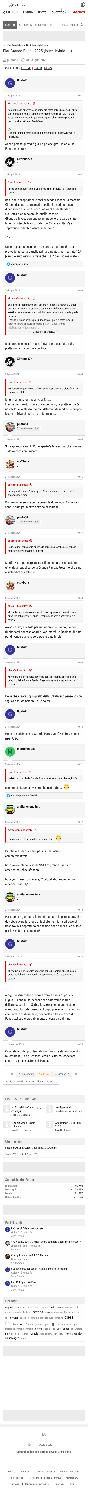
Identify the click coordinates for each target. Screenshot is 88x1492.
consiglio (24, 1317)
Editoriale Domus (52, 1478)
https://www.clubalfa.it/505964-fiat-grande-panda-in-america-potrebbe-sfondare (38, 867)
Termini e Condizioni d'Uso (55, 1451)
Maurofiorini (50, 1147)
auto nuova (67, 1307)
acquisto (9, 1307)
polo (7, 1333)
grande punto (64, 1324)
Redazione (32, 1451)
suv (55, 1333)
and (24, 795)
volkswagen (12, 1338)
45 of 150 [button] (44, 1073)
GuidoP (28, 1147)
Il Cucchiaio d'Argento (44, 1471)
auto (58, 1307)
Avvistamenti (63, 1107)
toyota (69, 1333)
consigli (14, 1317)
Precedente (27, 1073)
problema (16, 1333)
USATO (38, 68)
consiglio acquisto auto (41, 1317)
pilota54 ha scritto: (18, 484)
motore (38, 1328)
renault (33, 1333)
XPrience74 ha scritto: (19, 103)
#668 (80, 598)
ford (21, 1324)
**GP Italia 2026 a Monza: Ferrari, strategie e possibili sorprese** (46, 1241)
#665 (80, 439)
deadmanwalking (63, 1111)
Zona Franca (17, 1236)
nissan (46, 1328)
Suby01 (58, 1130)
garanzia (39, 1324)
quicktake (16, 1130)
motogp (29, 1328)
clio (7, 1317)
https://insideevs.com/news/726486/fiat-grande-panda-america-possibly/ (40, 881)
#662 (80, 174)
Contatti (21, 1451)
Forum (10, 25)
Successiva (61, 1073)
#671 (80, 764)
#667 (80, 532)
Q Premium (10, 12)
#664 (80, 374)
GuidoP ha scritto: (17, 182)
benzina (37, 1312)
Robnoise (38, 1147)
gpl (54, 1323)
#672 (80, 822)
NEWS (48, 68)
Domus (11, 1471)
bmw (47, 1312)
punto (25, 1333)
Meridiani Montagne (70, 1471)
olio (53, 1328)
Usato (42, 12)
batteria (27, 1312)
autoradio (16, 1312)
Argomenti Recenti (32, 25)
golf (47, 1324)
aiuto (18, 1307)
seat (41, 1333)
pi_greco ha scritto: (18, 540)
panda (66, 1328)
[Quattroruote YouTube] (46, 1456)
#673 (80, 909)
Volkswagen (17, 1262)
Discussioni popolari (21, 1099)
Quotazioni (59, 12)
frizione (29, 1324)
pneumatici (76, 1328)
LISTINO (26, 68)
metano (20, 1328)
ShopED (73, 1484)
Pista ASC (15, 1484)
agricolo (14, 1114)
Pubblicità (60, 1484)
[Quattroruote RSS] (55, 1456)
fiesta (15, 1324)
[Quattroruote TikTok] (41, 1456)
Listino (28, 12)
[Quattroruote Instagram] (37, 1456)
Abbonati (78, 12)
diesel (69, 1317)
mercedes (10, 1328)
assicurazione (41, 1307)
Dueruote (24, 1471)
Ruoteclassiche (17, 1478)
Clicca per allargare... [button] (44, 331)
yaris (23, 1338)
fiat (8, 1323)
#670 (80, 726)
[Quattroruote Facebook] (32, 1456)
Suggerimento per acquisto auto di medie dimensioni (39, 1268)
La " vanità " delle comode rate (27, 1228)
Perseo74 (78, 1197)
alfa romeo (28, 1307)
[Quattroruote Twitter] (50, 1456)
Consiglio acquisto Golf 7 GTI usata (29, 1255)
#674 (80, 956)
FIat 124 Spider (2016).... (25, 1282)
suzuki (62, 1333)
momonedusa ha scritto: (20, 829)
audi (52, 1307)
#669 (80, 662)
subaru (48, 1333)
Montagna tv (72, 1478)
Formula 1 (16, 1249)
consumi (59, 1317)
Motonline (34, 1478)
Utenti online (13, 1141)
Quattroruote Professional (37, 1484)
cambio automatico (69, 1312)
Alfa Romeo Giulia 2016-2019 (68, 1124)
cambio (55, 1312)
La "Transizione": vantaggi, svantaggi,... (25, 1109)
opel (59, 1328)
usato (78, 1333)
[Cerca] (82, 24)
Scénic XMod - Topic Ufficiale (23, 1124)
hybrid (76, 1324)
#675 (80, 1044)
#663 (80, 290)
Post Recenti (13, 1222)
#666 (80, 476)
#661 (80, 95)
